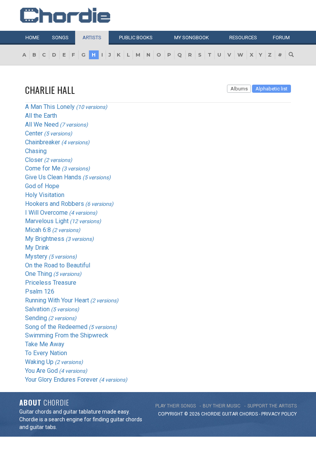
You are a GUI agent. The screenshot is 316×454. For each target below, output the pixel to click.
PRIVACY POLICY (279, 414)
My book (191, 37)
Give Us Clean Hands (53, 177)
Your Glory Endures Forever (61, 379)
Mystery (36, 256)
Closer (34, 160)
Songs (60, 37)
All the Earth (41, 115)
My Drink (37, 247)
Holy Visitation (44, 195)
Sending (36, 318)
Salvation (37, 309)
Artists (91, 37)
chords (248, 414)
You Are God (41, 370)
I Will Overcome (46, 212)
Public (136, 37)
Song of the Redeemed (56, 326)
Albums (239, 89)
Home (32, 37)
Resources (243, 37)
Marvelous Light (47, 221)
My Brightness (44, 238)
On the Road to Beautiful (57, 265)
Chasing (36, 151)
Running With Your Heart (57, 300)
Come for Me (43, 168)
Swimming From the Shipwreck (66, 335)
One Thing (38, 273)
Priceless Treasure (50, 282)
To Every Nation (46, 353)
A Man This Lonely (50, 106)
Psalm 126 (39, 291)
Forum (281, 37)
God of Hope (42, 186)
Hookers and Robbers (54, 203)
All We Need (42, 124)
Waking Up (39, 362)
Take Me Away (44, 344)
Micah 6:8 (38, 230)
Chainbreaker (42, 142)
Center (34, 133)
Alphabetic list (271, 89)
